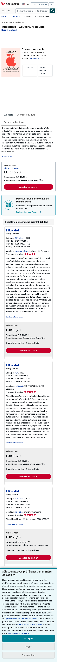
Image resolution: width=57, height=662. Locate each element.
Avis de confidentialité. (18, 633)
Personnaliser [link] (28, 655)
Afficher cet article (11, 168)
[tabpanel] (27, 142)
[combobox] (32, 10)
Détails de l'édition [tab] (14, 122)
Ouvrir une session (39, 4)
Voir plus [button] (8, 156)
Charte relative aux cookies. (30, 624)
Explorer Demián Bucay (26, 212)
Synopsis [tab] (8, 114)
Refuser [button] (28, 646)
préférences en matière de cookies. (22, 618)
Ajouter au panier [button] (28, 186)
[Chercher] (52, 10)
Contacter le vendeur (14, 317)
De (42, 70)
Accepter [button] (28, 638)
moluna (19, 512)
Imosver (19, 386)
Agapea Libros (21, 251)
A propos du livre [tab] (26, 114)
